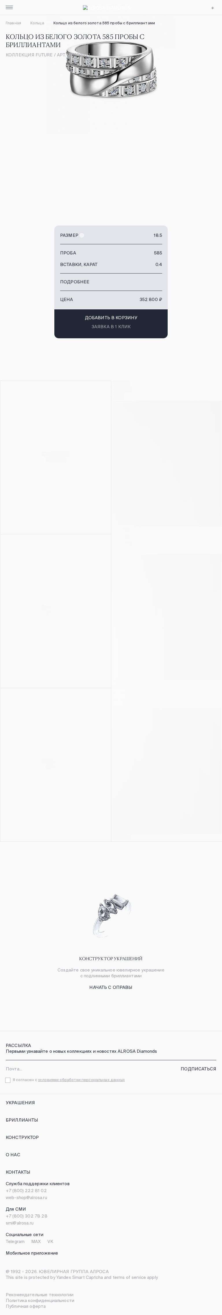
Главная (13, 23)
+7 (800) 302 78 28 (26, 1216)
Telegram (15, 1241)
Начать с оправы (110, 987)
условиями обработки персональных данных (81, 1080)
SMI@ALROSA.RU (20, 1222)
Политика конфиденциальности (40, 1300)
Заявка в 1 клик (111, 326)
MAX (36, 1241)
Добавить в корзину (111, 317)
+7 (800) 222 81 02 (26, 1190)
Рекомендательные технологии (39, 1294)
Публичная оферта (26, 1306)
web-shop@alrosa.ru (26, 1197)
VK (50, 1241)
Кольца (37, 23)
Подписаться (198, 1068)
